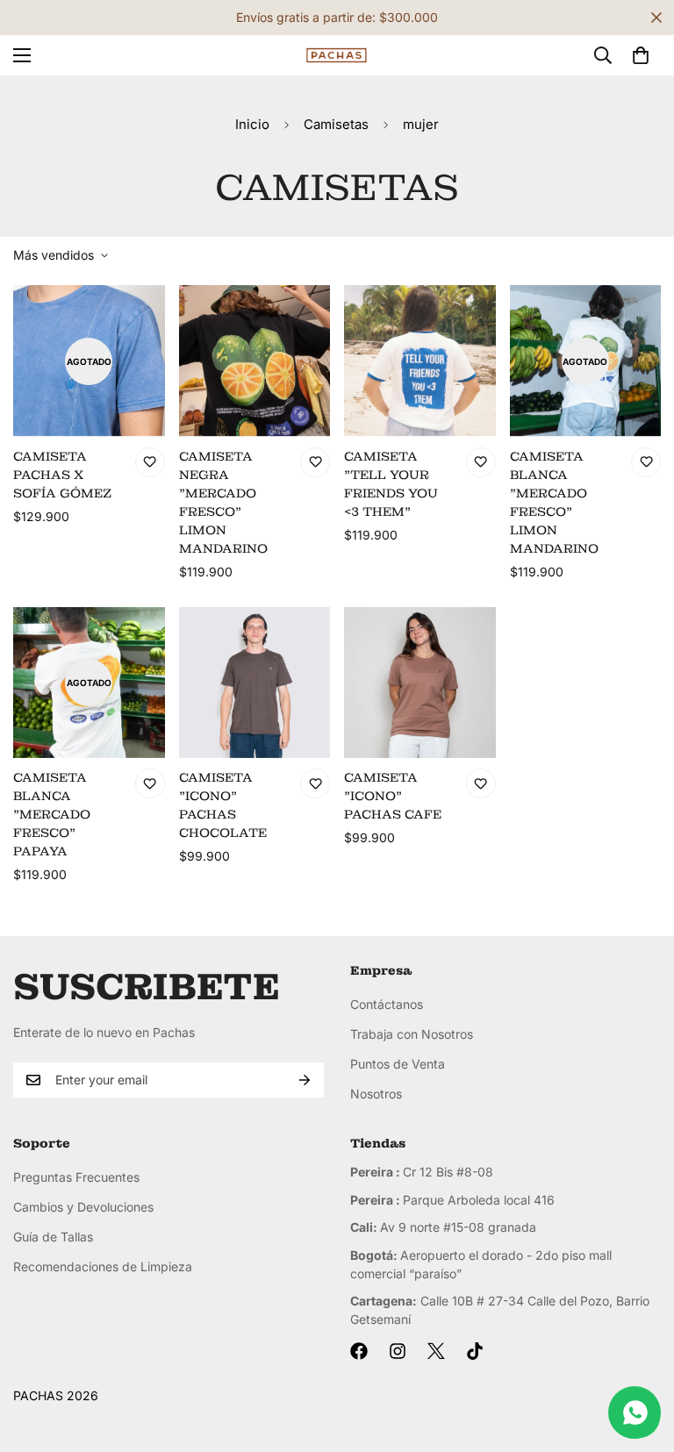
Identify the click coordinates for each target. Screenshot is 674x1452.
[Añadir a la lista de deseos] (150, 462)
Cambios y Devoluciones (83, 1206)
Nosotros (376, 1093)
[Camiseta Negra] (255, 360)
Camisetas (336, 124)
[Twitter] (436, 1351)
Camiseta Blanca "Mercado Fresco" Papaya (51, 814)
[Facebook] (359, 1351)
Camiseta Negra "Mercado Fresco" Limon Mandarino (223, 502)
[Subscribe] (304, 1080)
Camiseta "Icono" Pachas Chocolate (223, 804)
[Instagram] (397, 1351)
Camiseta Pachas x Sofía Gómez (62, 474)
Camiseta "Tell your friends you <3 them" (391, 483)
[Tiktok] (475, 1351)
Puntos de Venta (397, 1063)
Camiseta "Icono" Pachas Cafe (392, 795)
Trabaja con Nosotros (411, 1033)
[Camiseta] (420, 360)
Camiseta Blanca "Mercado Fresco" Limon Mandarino (554, 502)
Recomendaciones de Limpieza (102, 1266)
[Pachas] (337, 56)
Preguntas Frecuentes (76, 1176)
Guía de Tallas (53, 1236)
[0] (640, 55)
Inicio (252, 124)
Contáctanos (386, 1004)
